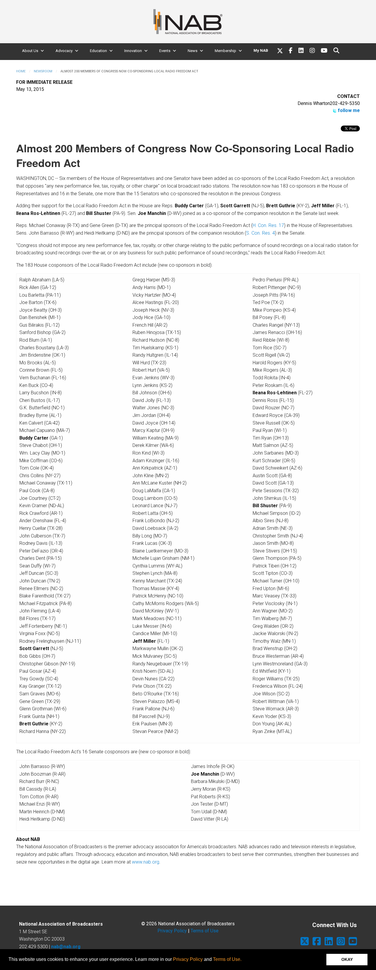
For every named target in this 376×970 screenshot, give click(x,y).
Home (21, 71)
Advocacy (64, 51)
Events (164, 51)
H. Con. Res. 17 (268, 225)
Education (98, 51)
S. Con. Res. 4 (260, 233)
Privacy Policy (188, 959)
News (192, 51)
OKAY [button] (347, 959)
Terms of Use (205, 931)
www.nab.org (145, 862)
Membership (225, 51)
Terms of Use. (227, 959)
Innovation (133, 51)
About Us (30, 51)
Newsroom (43, 71)
